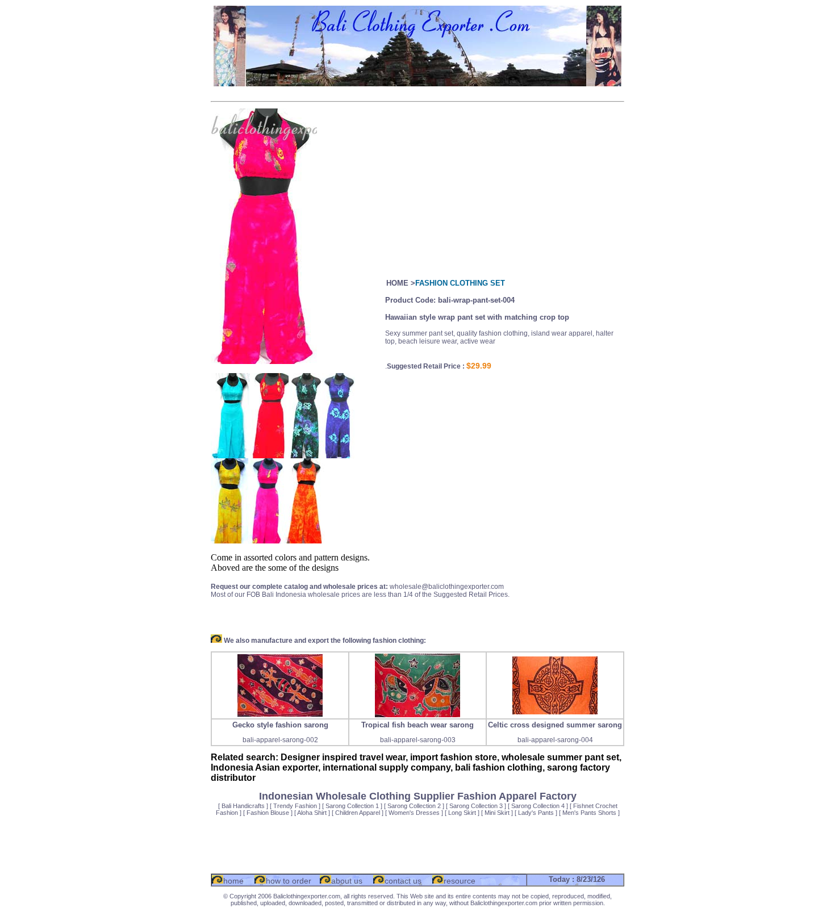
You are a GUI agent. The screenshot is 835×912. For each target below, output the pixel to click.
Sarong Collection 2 (414, 805)
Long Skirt (462, 812)
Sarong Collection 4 (538, 805)
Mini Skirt (497, 812)
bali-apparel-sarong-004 (555, 740)
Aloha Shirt (312, 812)
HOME (397, 283)
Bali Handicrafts (243, 805)
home (233, 880)
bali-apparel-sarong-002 (280, 740)
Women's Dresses (414, 812)
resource (459, 880)
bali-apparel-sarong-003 (418, 740)
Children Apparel (357, 812)
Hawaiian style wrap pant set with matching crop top (477, 317)
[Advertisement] (417, 92)
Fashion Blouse (268, 812)
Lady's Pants (536, 812)
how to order (288, 880)
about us (346, 880)
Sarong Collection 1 (352, 805)
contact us (403, 880)
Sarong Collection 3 (476, 805)
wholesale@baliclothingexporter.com (447, 587)
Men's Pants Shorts (589, 812)
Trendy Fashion (295, 805)
